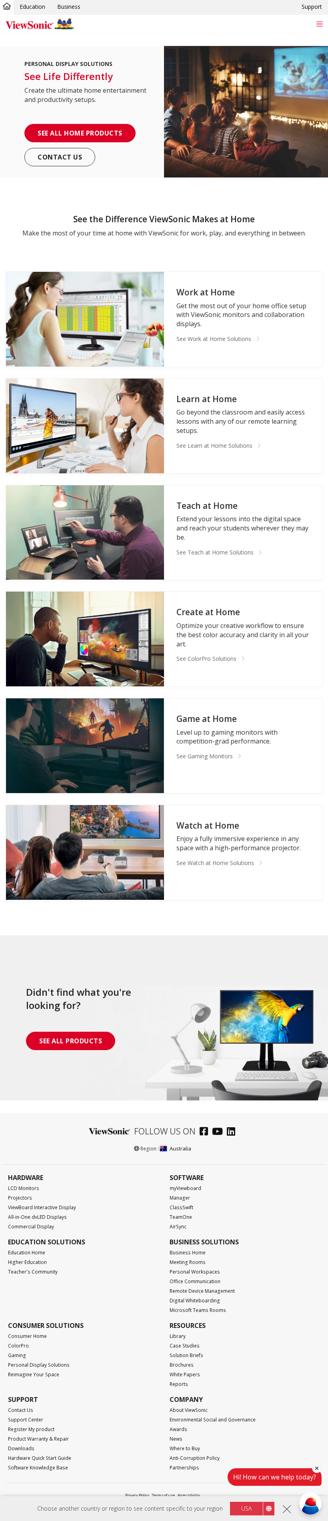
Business (68, 6)
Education (32, 6)
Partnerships (184, 1467)
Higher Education (27, 1262)
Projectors (20, 1197)
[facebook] (206, 1132)
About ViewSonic (189, 1410)
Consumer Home (27, 1336)
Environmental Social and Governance (213, 1419)
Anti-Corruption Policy (195, 1458)
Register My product (31, 1429)
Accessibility (189, 1495)
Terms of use (163, 1495)
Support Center (25, 1419)
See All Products (70, 1041)
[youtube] (219, 1132)
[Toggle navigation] (319, 24)
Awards (178, 1429)
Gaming (17, 1355)
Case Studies (185, 1345)
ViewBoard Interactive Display (42, 1207)
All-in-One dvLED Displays (37, 1217)
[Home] (7, 7)
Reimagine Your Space (33, 1374)
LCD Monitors (23, 1188)
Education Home (26, 1252)
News (176, 1438)
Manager (180, 1197)
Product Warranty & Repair (38, 1438)
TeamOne (181, 1217)
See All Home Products (80, 133)
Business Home (188, 1252)
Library (178, 1336)
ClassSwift (181, 1207)
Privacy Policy (137, 1495)
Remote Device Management (202, 1291)
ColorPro (18, 1345)
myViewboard (185, 1188)
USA (246, 1508)
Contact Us (60, 157)
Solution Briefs (186, 1355)
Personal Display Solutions (39, 1365)
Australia (180, 1148)
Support (312, 6)
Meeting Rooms (188, 1262)
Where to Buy (185, 1448)
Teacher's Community (33, 1271)
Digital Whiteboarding (195, 1300)
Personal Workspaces (195, 1271)
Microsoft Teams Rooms (198, 1310)
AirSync (178, 1226)
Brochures (182, 1365)
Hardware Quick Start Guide (39, 1458)
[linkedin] (233, 1132)
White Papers (185, 1374)
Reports (179, 1384)
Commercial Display (31, 1226)
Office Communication (195, 1281)
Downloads (21, 1448)
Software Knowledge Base (38, 1467)
